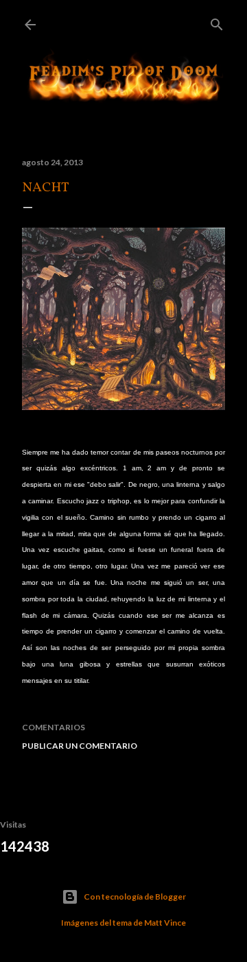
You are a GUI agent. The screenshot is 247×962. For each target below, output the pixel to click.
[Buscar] (217, 21)
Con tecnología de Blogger (135, 896)
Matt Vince (165, 922)
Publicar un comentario (79, 746)
